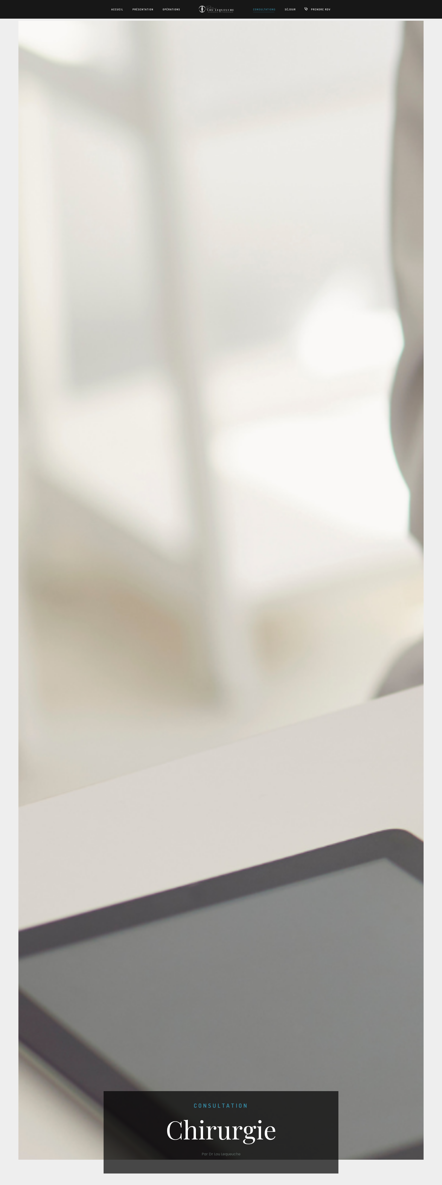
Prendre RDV (321, 9)
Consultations (264, 9)
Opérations (171, 9)
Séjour (290, 9)
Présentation (143, 9)
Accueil (117, 9)
